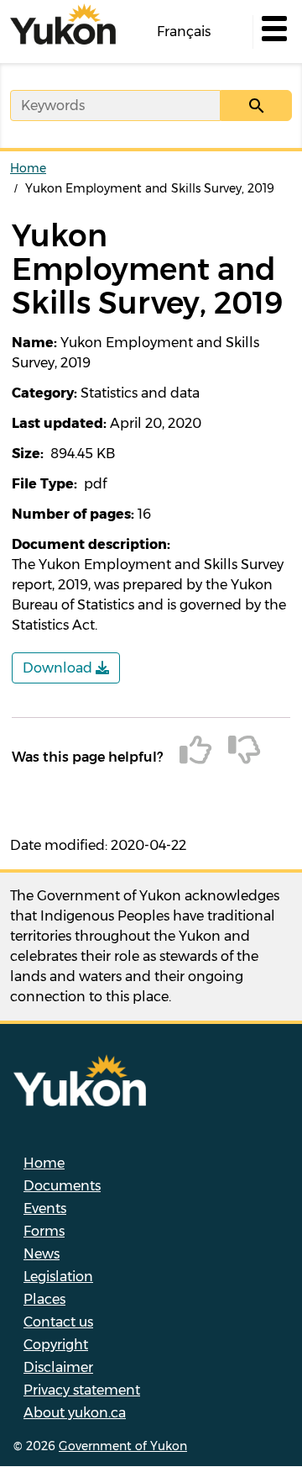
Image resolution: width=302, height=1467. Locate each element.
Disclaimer (58, 1367)
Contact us (58, 1322)
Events (44, 1208)
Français (184, 32)
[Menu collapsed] (272, 32)
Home (28, 168)
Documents (62, 1186)
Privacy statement (81, 1390)
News (41, 1254)
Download (59, 668)
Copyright (55, 1345)
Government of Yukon (123, 1446)
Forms (44, 1231)
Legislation (58, 1277)
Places (44, 1299)
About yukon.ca (74, 1413)
